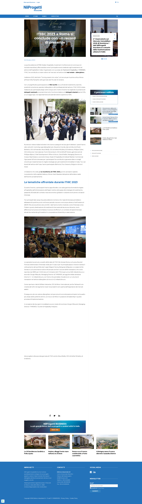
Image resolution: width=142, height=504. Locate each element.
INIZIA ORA (55, 430)
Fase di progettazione (99, 99)
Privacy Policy (100, 488)
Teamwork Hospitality (70, 70)
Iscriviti (95, 491)
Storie (35, 16)
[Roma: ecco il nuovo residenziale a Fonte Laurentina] (83, 442)
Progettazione (96, 153)
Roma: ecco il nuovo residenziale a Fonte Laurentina (79, 454)
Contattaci (55, 16)
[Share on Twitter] (54, 416)
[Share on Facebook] (50, 416)
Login (38, 2)
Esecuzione (95, 156)
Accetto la (94, 488)
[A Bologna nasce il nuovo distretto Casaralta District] (107, 442)
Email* (92, 483)
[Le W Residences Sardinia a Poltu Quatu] (95, 130)
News (27, 16)
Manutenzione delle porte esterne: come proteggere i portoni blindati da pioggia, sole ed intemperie (109, 111)
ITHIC (40, 65)
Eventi (44, 16)
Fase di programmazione (100, 96)
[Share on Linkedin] (59, 416)
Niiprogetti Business (29, 2)
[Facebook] (115, 2)
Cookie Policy (74, 498)
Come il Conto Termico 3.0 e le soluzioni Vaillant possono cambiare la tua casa (109, 118)
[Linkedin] (94, 472)
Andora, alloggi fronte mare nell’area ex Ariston (109, 138)
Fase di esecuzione (98, 102)
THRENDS (81, 70)
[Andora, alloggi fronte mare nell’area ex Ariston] (95, 141)
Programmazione (97, 150)
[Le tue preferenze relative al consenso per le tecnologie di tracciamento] (2, 501)
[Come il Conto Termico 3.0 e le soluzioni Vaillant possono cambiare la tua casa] (95, 120)
